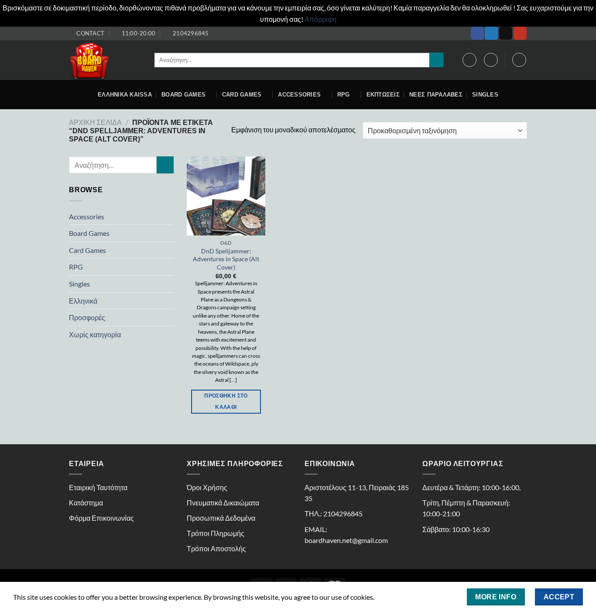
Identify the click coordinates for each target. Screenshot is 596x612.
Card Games (242, 94)
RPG (343, 94)
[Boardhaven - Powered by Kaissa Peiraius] (105, 60)
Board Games (183, 94)
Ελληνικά (83, 301)
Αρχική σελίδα (95, 122)
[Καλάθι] (519, 60)
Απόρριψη (320, 19)
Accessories (86, 216)
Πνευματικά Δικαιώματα (223, 502)
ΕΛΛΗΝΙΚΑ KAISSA (125, 94)
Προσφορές (87, 317)
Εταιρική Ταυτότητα (98, 487)
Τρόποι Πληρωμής (215, 533)
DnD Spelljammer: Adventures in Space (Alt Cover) (226, 259)
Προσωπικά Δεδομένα (221, 518)
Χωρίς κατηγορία (95, 334)
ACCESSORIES (299, 94)
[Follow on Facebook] (477, 33)
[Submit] (436, 59)
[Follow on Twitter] (491, 33)
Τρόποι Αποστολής (216, 548)
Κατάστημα (86, 502)
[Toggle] (170, 216)
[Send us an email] (505, 33)
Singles (485, 94)
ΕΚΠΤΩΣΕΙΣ (383, 94)
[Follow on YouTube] (520, 33)
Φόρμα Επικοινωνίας (101, 518)
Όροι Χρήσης (207, 487)
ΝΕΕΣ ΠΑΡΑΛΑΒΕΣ (435, 94)
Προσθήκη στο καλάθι (225, 401)
